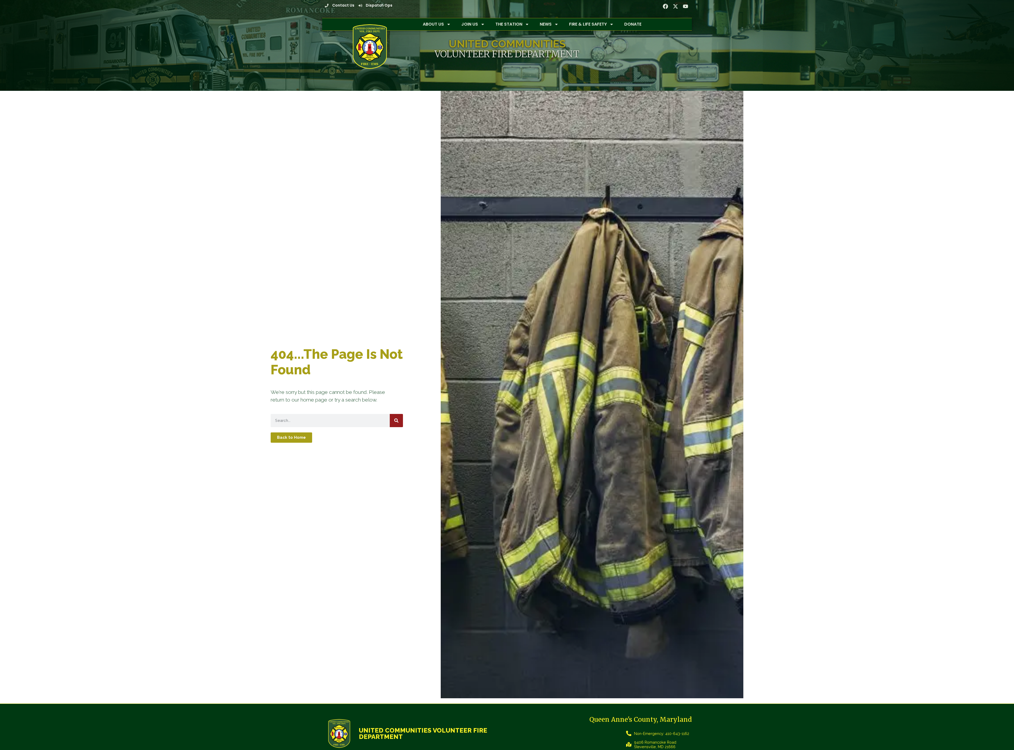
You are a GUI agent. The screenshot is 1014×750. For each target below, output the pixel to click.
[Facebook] (665, 6)
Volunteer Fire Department (507, 54)
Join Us (469, 24)
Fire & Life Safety (588, 24)
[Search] (396, 420)
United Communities (507, 43)
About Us (433, 24)
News (546, 24)
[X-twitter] (675, 6)
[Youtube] (685, 6)
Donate (632, 24)
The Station (508, 24)
